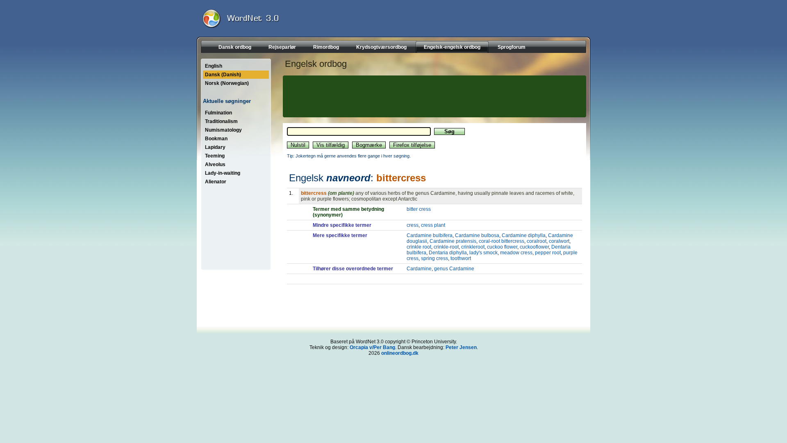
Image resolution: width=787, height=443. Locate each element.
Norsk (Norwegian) (227, 83)
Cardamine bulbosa (477, 235)
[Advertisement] (433, 96)
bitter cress (419, 209)
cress (413, 225)
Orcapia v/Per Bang (372, 347)
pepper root (548, 253)
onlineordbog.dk (400, 353)
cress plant (433, 225)
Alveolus (215, 164)
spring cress (434, 258)
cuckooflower (534, 247)
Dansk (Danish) (223, 75)
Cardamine (419, 269)
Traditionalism (221, 121)
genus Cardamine (454, 269)
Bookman (216, 139)
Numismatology (223, 130)
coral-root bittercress (501, 241)
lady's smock (483, 253)
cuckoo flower (502, 247)
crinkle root (419, 247)
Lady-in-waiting (222, 173)
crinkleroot (472, 247)
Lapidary (215, 147)
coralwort (559, 241)
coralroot (536, 241)
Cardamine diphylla (524, 235)
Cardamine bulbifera (430, 235)
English (213, 66)
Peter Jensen (461, 347)
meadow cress (516, 253)
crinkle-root (446, 247)
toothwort (460, 258)
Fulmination (218, 113)
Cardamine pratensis (453, 241)
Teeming (215, 156)
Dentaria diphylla (448, 253)
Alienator (215, 182)
